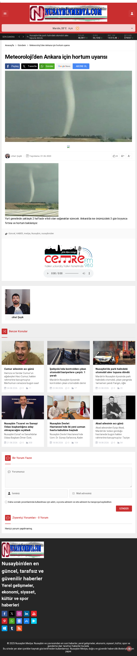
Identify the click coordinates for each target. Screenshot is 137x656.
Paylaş (15, 66)
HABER (19, 233)
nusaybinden (47, 233)
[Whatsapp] (12, 621)
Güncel (12, 233)
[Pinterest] (4, 621)
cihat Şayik (16, 156)
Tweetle (32, 66)
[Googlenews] (19, 621)
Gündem (22, 45)
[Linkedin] (26, 613)
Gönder (49, 66)
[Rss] (19, 628)
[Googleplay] (34, 621)
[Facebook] (4, 613)
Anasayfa (9, 45)
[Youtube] (34, 613)
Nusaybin (35, 233)
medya (27, 233)
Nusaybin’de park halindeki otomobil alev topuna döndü (49, 36)
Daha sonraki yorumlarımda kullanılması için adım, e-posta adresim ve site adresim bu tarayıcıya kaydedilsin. (60, 502)
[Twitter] (12, 613)
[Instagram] (19, 613)
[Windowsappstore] (4, 628)
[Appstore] (26, 621)
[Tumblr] (12, 628)
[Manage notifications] (129, 648)
